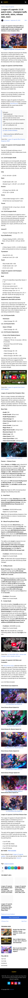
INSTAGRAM (4, 965)
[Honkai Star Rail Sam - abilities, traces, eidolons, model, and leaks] (6, 932)
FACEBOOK (4, 963)
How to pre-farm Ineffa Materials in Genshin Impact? (19, 949)
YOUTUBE (3, 961)
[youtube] (12, 983)
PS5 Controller (12, 850)
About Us (5, 993)
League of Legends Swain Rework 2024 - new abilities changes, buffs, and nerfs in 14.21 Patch (7, 889)
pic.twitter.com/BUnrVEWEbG (10, 130)
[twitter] (9, 983)
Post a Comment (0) (14, 917)
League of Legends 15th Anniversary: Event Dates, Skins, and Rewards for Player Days (6, 907)
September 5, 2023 (7, 136)
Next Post (24, 921)
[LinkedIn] (15, 868)
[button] (1, 2)
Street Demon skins (9, 665)
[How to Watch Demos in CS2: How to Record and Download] (6, 940)
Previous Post (5, 921)
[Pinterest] (19, 868)
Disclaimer (22, 993)
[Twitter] (9, 868)
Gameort (19, 858)
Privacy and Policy (8, 995)
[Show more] (2, 871)
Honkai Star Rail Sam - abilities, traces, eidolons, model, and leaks (19, 932)
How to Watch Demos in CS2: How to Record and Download (19, 941)
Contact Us (16, 995)
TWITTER (3, 958)
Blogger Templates (16, 990)
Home (2, 6)
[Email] (22, 868)
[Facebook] (6, 868)
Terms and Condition (14, 993)
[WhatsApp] (12, 868)
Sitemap (22, 995)
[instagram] (15, 983)
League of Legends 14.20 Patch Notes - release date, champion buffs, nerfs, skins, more (20, 889)
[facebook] (19, 983)
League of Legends (9, 6)
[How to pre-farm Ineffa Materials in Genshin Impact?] (6, 949)
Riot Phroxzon (14, 103)
